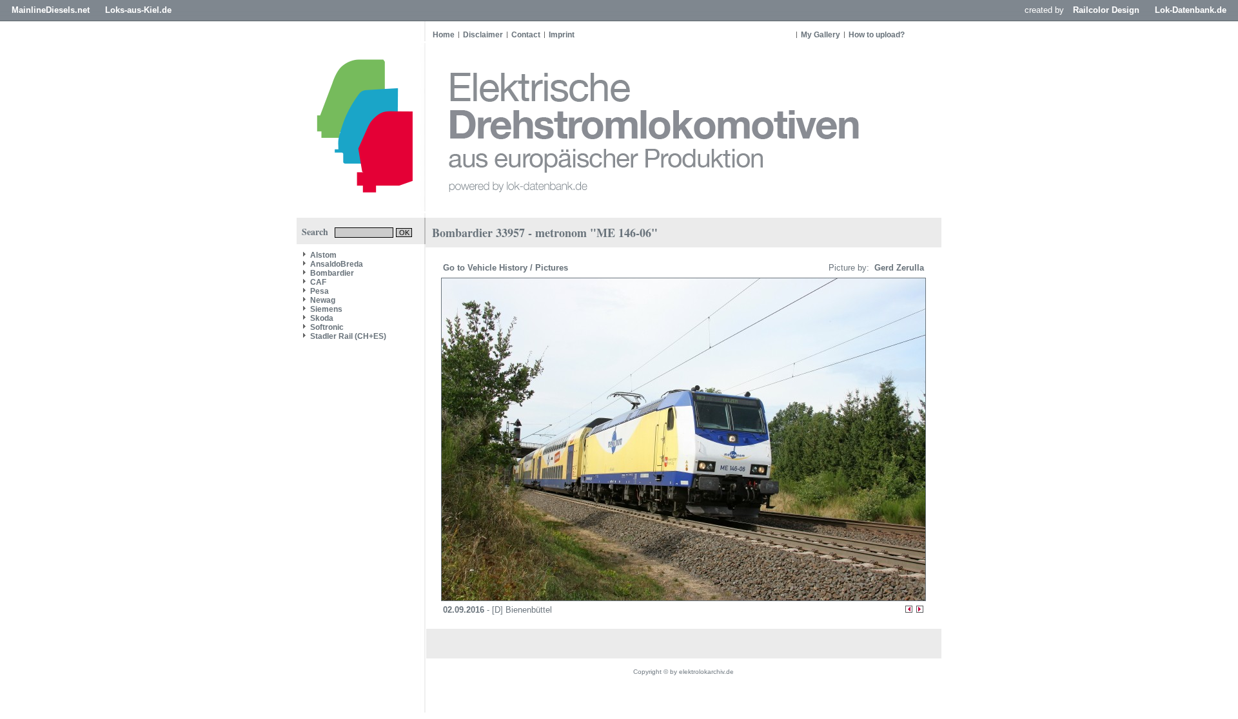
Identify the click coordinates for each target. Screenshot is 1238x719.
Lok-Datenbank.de (1190, 10)
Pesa (319, 291)
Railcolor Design (1106, 10)
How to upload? (877, 34)
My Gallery (820, 34)
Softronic (327, 327)
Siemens (326, 309)
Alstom (323, 255)
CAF (318, 282)
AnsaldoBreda (336, 264)
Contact (525, 34)
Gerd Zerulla (898, 268)
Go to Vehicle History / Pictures (507, 268)
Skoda (321, 318)
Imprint (562, 34)
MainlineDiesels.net (51, 10)
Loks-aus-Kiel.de (138, 10)
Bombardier (332, 273)
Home (444, 34)
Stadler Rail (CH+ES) (348, 336)
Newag (322, 300)
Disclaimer (483, 34)
